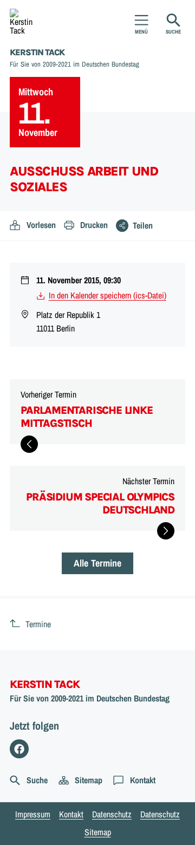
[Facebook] (19, 748)
